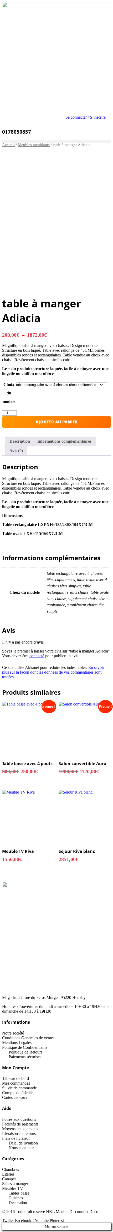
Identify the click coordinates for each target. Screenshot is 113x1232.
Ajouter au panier (56, 421)
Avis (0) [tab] (16, 450)
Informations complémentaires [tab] (64, 441)
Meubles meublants (34, 145)
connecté (36, 656)
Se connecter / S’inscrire (85, 117)
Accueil (8, 145)
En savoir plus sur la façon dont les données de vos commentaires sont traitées (53, 672)
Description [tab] (19, 441)
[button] (56, 141)
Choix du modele (9, 393)
